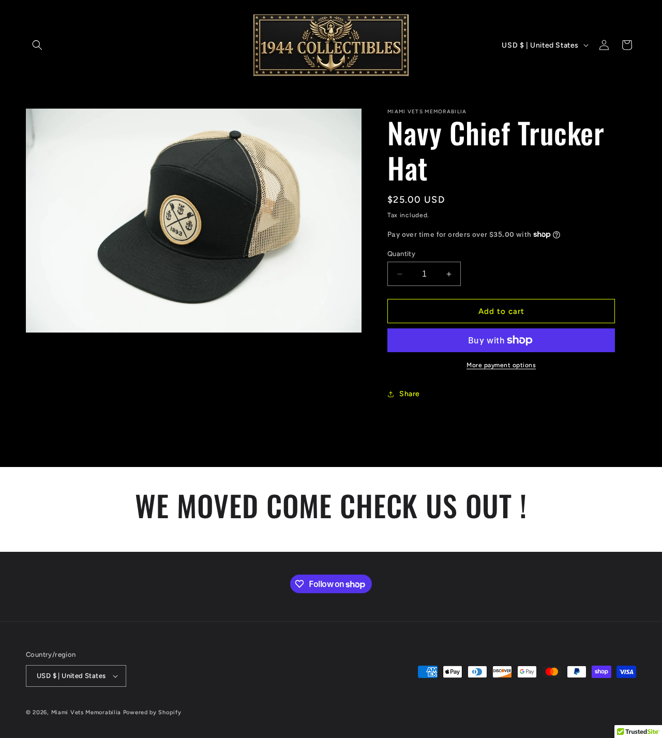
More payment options (501, 365)
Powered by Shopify (152, 712)
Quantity (401, 254)
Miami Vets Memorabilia (86, 712)
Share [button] (409, 393)
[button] (37, 45)
